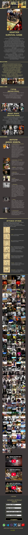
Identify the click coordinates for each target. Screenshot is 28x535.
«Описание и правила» (16, 97)
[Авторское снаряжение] (13, 530)
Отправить (13, 519)
